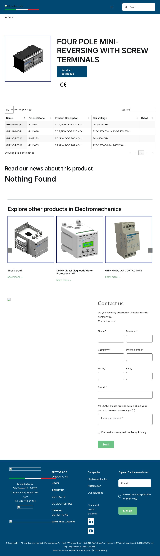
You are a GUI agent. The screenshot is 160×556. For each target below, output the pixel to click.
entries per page (23, 109)
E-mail (102, 387)
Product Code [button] (36, 118)
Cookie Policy (100, 550)
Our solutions (95, 492)
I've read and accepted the (123, 432)
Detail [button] (144, 118)
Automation (94, 485)
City (129, 368)
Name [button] (9, 118)
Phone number (134, 349)
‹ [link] (135, 153)
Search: (126, 109)
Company (104, 349)
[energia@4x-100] (32, 520)
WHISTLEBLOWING (63, 521)
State (101, 368)
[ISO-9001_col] (25, 506)
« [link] (129, 153)
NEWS (55, 483)
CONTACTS (58, 496)
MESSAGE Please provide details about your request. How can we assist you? (122, 408)
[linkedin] (91, 521)
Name (102, 330)
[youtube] (91, 531)
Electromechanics (97, 478)
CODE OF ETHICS (62, 503)
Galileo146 (70, 550)
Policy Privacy (138, 432)
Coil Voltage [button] (100, 118)
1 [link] (141, 153)
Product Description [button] (66, 118)
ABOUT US (58, 490)
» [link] (152, 153)
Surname (132, 330)
